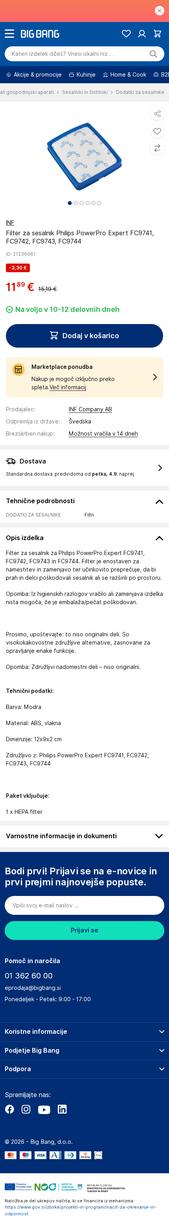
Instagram (26, 1109)
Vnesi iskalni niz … (63, 54)
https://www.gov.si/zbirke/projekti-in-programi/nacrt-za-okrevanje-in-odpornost (80, 1210)
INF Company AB (90, 409)
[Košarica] (157, 33)
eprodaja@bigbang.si (33, 988)
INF (10, 223)
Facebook (9, 1109)
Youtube (44, 1109)
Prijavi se (84, 930)
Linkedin (62, 1109)
